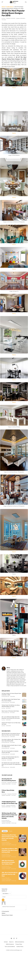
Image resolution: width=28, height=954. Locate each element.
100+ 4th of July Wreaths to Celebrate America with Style (10, 752)
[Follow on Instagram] (14, 938)
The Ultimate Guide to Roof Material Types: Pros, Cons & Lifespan (11, 700)
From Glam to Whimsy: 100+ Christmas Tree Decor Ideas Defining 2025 (11, 740)
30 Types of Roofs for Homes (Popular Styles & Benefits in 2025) (11, 694)
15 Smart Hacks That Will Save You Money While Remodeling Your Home (11, 706)
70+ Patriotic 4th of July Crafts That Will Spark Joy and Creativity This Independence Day (11, 764)
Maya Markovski (6, 820)
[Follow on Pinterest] (16, 938)
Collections (10, 6)
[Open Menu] (2, 2)
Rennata (4, 782)
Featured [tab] (5, 831)
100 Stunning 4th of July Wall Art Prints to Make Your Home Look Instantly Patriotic (11, 734)
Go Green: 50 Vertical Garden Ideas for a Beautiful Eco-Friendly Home (10, 757)
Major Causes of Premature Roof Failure (10, 711)
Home (3, 6)
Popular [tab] (10, 831)
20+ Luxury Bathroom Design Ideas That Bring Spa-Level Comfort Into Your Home (11, 717)
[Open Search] (25, 2)
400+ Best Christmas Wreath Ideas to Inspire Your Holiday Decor (11, 746)
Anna (4, 18)
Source (14, 87)
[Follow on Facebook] (11, 938)
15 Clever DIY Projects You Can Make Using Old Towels (11, 723)
